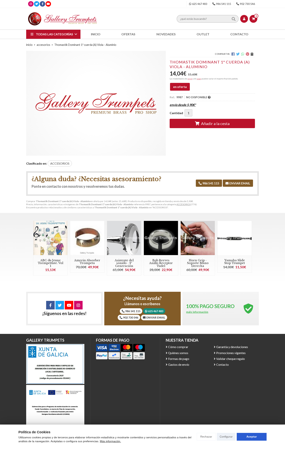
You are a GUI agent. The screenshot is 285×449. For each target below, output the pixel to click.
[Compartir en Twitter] (238, 54)
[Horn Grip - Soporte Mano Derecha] (198, 238)
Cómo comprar (178, 347)
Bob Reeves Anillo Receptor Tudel (161, 263)
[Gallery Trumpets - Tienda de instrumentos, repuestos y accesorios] (63, 19)
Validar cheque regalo (230, 358)
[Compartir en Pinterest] (247, 54)
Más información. (110, 441)
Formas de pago (178, 358)
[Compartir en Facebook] (233, 54)
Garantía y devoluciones (232, 347)
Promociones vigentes (231, 353)
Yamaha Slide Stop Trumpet (234, 262)
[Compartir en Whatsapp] (242, 54)
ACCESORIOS (183, 204)
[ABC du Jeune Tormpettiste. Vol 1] (50, 238)
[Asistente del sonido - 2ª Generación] (124, 238)
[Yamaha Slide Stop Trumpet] (235, 238)
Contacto (222, 364)
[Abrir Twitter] (36, 3)
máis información (197, 312)
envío (189, 78)
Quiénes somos (178, 353)
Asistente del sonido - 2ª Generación (124, 263)
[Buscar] (234, 19)
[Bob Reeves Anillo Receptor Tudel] (161, 238)
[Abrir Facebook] (42, 3)
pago (199, 78)
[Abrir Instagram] (31, 3)
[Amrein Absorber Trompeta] (87, 238)
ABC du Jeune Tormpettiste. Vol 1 (50, 263)
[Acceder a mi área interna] (244, 19)
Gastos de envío (178, 364)
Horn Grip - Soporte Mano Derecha (198, 263)
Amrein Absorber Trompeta (87, 262)
